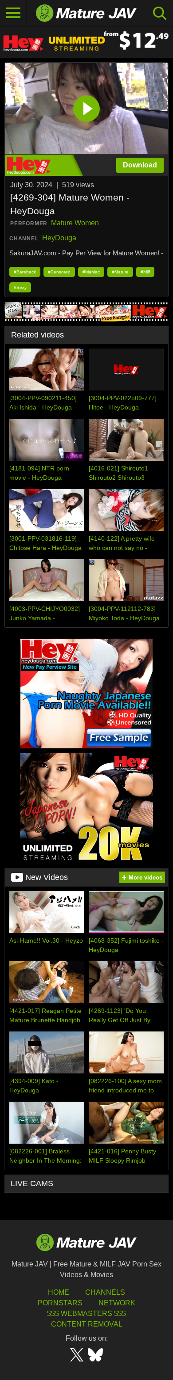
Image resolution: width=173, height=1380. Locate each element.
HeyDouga (59, 238)
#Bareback (25, 271)
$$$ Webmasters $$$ (86, 1313)
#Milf (145, 271)
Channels (105, 1292)
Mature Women (75, 223)
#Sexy (20, 287)
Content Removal (86, 1324)
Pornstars (60, 1303)
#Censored (59, 271)
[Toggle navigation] (13, 13)
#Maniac (91, 271)
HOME (58, 1292)
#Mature (120, 271)
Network (116, 1303)
